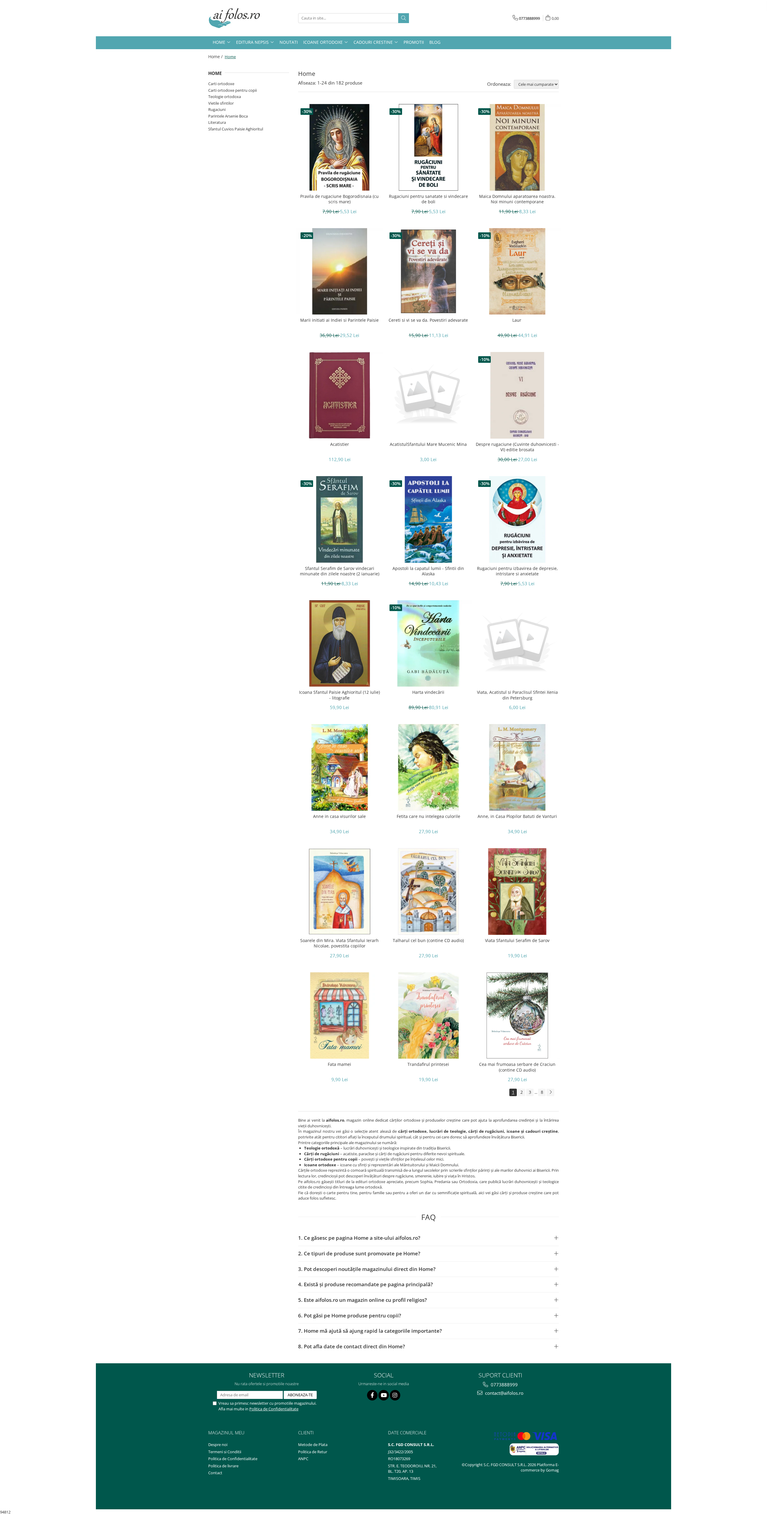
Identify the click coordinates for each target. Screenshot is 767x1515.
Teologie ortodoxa (224, 96)
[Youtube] (383, 1395)
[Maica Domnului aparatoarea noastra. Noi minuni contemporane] (517, 147)
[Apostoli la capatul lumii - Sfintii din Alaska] (428, 519)
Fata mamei (339, 1064)
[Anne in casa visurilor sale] (339, 767)
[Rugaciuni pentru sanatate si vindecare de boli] (428, 147)
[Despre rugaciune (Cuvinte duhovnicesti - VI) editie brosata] (517, 395)
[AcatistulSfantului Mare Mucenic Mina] (428, 395)
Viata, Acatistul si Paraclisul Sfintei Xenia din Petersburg (517, 695)
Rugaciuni (217, 109)
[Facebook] (372, 1395)
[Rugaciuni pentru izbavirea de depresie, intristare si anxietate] (517, 519)
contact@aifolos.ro (503, 1393)
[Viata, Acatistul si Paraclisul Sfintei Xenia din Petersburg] (517, 643)
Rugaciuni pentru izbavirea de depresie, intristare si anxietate (517, 571)
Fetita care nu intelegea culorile (428, 816)
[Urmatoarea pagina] (550, 1092)
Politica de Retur (312, 1451)
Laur (517, 320)
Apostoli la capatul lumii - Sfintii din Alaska (428, 571)
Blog (434, 42)
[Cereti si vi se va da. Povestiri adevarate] (428, 271)
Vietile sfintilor (221, 103)
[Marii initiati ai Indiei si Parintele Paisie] (339, 271)
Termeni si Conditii (224, 1451)
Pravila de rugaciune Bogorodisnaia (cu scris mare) (339, 199)
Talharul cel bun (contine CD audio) (428, 940)
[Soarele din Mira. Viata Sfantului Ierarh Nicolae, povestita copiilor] (339, 891)
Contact (215, 1472)
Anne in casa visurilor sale (339, 816)
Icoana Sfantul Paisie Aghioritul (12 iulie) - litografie (339, 695)
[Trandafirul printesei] (428, 1015)
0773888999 (504, 1385)
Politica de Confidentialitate (273, 1409)
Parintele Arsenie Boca (228, 116)
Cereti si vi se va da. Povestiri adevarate (428, 320)
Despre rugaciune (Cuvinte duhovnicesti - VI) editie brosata (517, 447)
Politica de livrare (223, 1466)
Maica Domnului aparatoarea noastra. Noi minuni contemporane (517, 199)
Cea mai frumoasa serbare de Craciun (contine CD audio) (517, 1067)
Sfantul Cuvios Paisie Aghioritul (235, 129)
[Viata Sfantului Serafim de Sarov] (517, 891)
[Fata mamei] (339, 1015)
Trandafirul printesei (428, 1064)
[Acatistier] (339, 395)
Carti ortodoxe (221, 83)
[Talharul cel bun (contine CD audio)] (428, 891)
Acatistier (339, 444)
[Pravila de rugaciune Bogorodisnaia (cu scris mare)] (339, 147)
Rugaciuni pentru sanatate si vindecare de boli (428, 199)
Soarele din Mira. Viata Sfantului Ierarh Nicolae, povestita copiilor (339, 943)
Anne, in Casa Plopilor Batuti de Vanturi (517, 816)
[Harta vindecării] (428, 643)
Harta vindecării (428, 692)
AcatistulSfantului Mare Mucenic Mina (428, 444)
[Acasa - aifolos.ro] (238, 17)
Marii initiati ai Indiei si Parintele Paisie (339, 320)
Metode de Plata (312, 1444)
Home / (216, 56)
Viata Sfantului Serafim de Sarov (517, 940)
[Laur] (517, 271)
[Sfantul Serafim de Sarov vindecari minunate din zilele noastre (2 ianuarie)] (339, 519)
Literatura (217, 122)
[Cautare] (403, 18)
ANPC (303, 1458)
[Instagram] (395, 1395)
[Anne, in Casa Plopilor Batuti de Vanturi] (517, 767)
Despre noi (217, 1444)
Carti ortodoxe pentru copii (232, 90)
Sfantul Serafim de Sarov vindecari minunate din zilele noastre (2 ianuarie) (339, 571)
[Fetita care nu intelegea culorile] (428, 767)
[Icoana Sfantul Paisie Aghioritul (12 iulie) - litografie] (339, 643)
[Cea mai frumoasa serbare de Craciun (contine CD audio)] (517, 1015)
